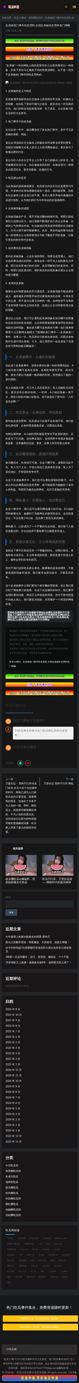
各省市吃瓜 (12, 1176)
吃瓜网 (35, 1249)
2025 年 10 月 (14, 1015)
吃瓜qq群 (58, 1244)
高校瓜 (65, 1277)
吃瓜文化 (24, 1249)
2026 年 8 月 (13, 1009)
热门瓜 (33, 1271)
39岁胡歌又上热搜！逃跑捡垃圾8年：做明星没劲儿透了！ (39, 962)
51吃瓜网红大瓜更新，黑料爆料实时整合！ (40, 1327)
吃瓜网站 (46, 1249)
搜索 (8, 897)
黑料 (9, 1282)
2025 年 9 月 (13, 1020)
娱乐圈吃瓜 (12, 1187)
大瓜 (21, 1255)
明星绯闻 (22, 1266)
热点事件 (46, 1266)
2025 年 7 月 (13, 1031)
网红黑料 (19, 1277)
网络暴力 (42, 1277)
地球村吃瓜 (12, 1182)
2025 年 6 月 (13, 1037)
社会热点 (64, 1271)
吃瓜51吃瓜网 (24, 1372)
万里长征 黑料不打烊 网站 (58, 783)
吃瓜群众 (11, 1255)
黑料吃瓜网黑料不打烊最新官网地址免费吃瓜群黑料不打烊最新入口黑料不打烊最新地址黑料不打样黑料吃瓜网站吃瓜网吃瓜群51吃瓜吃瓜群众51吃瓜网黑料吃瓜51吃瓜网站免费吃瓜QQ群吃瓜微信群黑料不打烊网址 (39, 616)
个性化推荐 (34, 1238)
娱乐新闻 (66, 1255)
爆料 (42, 1271)
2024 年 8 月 (13, 1092)
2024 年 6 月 (13, 1103)
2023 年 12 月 (14, 1136)
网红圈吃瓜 (12, 1204)
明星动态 (11, 1266)
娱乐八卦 (30, 1255)
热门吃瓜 (11, 1271)
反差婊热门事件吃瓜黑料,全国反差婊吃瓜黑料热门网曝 (38, 25)
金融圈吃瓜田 (13, 1209)
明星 (52, 1260)
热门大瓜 (22, 1271)
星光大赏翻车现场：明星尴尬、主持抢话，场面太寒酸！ (38, 942)
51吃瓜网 (21, 1238)
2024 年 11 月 (14, 1075)
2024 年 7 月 (13, 1097)
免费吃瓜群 (29, 1244)
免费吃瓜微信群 (13, 1244)
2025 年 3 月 (13, 1053)
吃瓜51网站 (20, 18)
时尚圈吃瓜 (12, 1193)
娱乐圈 (41, 1255)
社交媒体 (52, 1271)
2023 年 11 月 (14, 1141)
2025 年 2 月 (13, 1059)
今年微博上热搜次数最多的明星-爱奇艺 (28, 937)
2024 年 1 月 (13, 1130)
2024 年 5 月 (13, 1108)
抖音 (32, 1260)
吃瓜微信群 (11, 1249)
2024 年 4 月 (13, 1114)
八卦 (40, 1244)
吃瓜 (48, 1244)
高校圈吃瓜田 (13, 1215)
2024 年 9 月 (13, 1086)
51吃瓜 (10, 1238)
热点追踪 (58, 1266)
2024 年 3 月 (13, 1119)
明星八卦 (62, 1260)
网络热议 (54, 1277)
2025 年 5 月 (13, 1042)
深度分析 (34, 1266)
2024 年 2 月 (13, 1125)
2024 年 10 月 (14, 1081)
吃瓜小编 (16, 31)
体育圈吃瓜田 (35, 18)
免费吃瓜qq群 (60, 1238)
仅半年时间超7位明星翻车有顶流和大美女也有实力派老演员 (38, 950)
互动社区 (47, 1238)
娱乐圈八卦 (53, 1255)
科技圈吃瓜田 (13, 1198)
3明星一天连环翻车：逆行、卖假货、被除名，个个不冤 (37, 957)
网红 (9, 1277)
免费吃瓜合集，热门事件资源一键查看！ (40, 1319)
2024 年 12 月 (14, 1070)
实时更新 (22, 1260)
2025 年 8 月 (13, 1026)
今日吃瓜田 (12, 1165)
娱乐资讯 (11, 1260)
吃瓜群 (57, 1249)
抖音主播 (42, 1260)
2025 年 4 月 (13, 1048)
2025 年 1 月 (13, 1064)
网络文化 (30, 1277)
